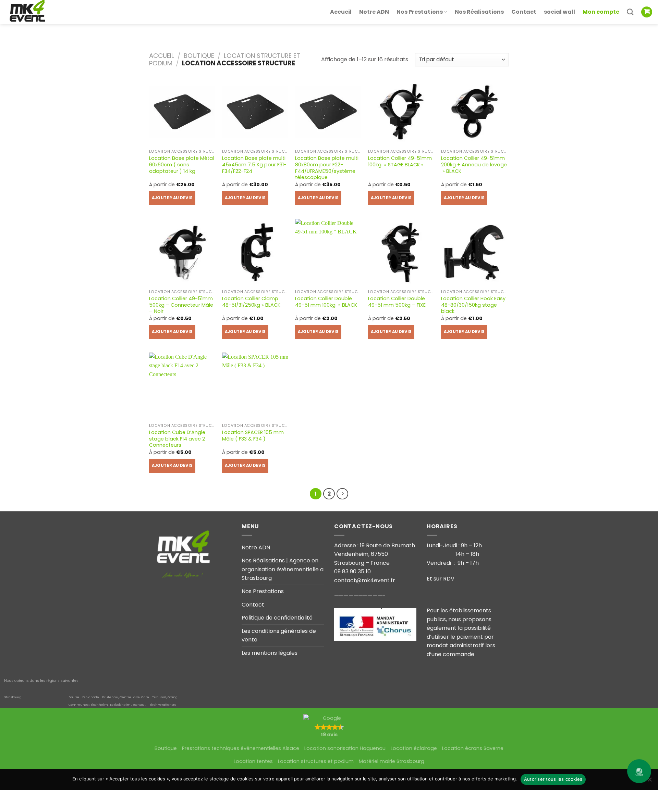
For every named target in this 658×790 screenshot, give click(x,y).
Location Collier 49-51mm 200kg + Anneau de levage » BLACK (474, 164)
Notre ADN (374, 12)
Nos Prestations (420, 12)
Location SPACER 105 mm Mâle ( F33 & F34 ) (253, 435)
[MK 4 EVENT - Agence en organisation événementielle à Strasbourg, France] (39, 12)
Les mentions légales (269, 653)
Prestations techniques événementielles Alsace (240, 748)
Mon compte (601, 12)
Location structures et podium (316, 761)
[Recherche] (630, 11)
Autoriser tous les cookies (553, 779)
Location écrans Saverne (472, 748)
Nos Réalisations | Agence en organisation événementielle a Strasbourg (283, 569)
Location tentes (253, 761)
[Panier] (646, 12)
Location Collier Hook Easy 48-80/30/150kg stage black (473, 305)
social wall (559, 12)
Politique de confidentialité (277, 618)
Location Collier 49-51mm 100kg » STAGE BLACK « (400, 161)
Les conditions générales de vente (279, 635)
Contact (523, 12)
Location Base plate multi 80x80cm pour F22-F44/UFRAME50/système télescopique (326, 168)
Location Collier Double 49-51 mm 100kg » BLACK (326, 301)
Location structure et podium (224, 59)
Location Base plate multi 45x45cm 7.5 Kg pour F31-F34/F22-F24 (254, 164)
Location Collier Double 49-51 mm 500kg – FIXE (397, 301)
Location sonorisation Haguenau (345, 748)
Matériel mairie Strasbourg (391, 761)
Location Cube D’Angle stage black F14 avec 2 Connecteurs (177, 438)
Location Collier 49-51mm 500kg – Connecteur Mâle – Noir (181, 305)
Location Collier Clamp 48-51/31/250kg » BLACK (251, 301)
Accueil (341, 12)
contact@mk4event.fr (364, 580)
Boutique (199, 55)
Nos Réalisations (479, 12)
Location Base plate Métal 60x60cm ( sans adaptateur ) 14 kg (181, 164)
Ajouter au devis (172, 198)
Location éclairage (414, 748)
